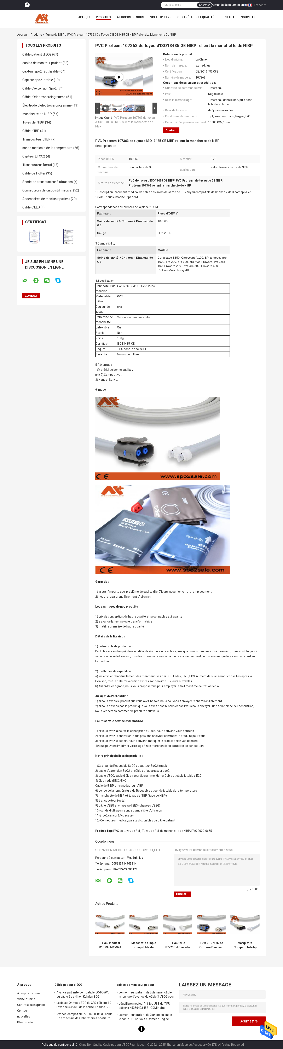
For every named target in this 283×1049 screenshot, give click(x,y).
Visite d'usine (160, 17)
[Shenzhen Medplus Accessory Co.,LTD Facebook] (27, 5)
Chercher (204, 5)
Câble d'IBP (30, 131)
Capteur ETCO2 (33, 156)
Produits (103, 17)
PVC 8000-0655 (201, 830)
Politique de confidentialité (59, 1044)
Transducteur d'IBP (36, 139)
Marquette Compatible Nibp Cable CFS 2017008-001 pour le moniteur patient (245, 945)
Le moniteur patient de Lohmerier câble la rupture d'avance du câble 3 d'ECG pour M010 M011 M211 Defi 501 (146, 995)
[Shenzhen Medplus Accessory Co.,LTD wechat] (49, 281)
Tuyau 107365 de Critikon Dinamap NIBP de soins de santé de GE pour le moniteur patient (211, 945)
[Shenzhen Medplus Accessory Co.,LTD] (42, 18)
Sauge (101, 233)
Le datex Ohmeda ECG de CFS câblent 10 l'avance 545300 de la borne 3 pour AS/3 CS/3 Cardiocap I (84, 1005)
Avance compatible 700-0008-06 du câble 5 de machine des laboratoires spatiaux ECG (84, 1016)
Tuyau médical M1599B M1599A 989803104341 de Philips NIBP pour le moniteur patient (110, 945)
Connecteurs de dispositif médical (47, 190)
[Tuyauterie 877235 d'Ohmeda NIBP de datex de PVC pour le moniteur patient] (177, 924)
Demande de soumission (227, 4)
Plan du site (25, 1022)
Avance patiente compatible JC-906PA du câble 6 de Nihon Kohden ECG (83, 994)
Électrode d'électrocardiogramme (47, 105)
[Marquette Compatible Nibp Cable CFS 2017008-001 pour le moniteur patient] (245, 924)
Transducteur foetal (37, 165)
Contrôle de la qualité (195, 17)
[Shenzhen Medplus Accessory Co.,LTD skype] (60, 280)
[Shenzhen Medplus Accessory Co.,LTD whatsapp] (38, 281)
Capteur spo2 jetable (37, 80)
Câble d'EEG (31, 207)
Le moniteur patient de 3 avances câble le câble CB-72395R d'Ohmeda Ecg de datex (145, 1017)
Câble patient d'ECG (36, 54)
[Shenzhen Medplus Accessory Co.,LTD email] (27, 281)
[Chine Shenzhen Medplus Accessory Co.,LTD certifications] (34, 236)
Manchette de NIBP (37, 114)
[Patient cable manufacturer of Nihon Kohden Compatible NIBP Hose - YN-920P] (119, 77)
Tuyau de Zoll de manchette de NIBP (166, 830)
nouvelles (249, 17)
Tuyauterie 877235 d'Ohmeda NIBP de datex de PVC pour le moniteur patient (177, 945)
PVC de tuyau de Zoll (126, 830)
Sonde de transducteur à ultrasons (47, 182)
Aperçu (84, 17)
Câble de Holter (33, 173)
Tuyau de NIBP (54, 34)
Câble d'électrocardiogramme (43, 97)
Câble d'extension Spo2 (39, 88)
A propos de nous (130, 17)
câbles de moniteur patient (42, 63)
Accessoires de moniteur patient (46, 199)
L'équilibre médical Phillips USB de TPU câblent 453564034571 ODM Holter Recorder (144, 1006)
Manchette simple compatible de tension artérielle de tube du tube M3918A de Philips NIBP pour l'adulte (143, 945)
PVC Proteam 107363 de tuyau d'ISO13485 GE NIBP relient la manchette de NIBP (125, 122)
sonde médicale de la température (47, 148)
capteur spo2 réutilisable (40, 71)
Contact (227, 17)
